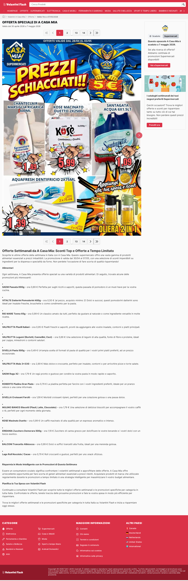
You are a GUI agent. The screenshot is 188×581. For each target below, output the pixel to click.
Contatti (84, 529)
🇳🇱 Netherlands (133, 537)
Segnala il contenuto (89, 545)
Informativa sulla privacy (91, 556)
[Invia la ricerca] (183, 4)
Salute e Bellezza (122, 11)
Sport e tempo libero (145, 11)
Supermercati (37, 11)
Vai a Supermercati (159, 65)
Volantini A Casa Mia (16, 17)
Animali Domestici (50, 549)
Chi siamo (84, 534)
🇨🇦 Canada (131, 528)
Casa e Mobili (69, 11)
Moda (108, 11)
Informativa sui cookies (91, 551)
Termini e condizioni (89, 540)
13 (76, 32)
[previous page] (53, 33)
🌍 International (133, 546)
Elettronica (53, 11)
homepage (12, 11)
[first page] (46, 33)
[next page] (90, 33)
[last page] (97, 33)
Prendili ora (154, 125)
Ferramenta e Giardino (91, 11)
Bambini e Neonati (168, 11)
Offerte (24, 11)
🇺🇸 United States (134, 542)
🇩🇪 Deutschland (133, 533)
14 (83, 32)
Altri (8, 554)
